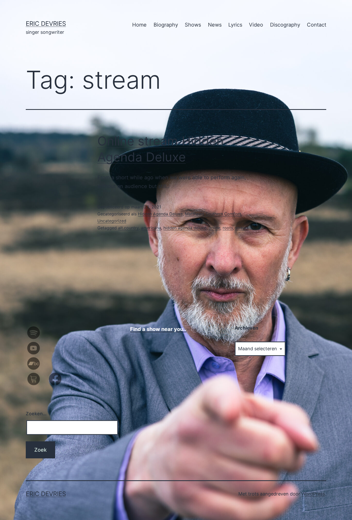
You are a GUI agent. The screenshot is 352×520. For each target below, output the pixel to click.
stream (242, 227)
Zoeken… (36, 413)
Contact (316, 25)
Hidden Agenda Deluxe (160, 213)
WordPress (313, 494)
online (214, 227)
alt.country (128, 227)
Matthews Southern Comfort (213, 213)
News (215, 25)
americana (151, 227)
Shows (193, 25)
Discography (285, 25)
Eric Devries (46, 23)
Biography (166, 25)
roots (228, 227)
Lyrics (235, 25)
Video (256, 25)
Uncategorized (111, 220)
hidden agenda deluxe (184, 227)
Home (139, 25)
